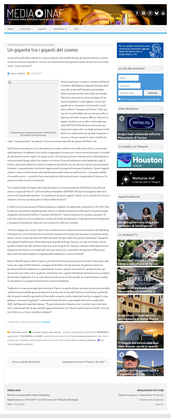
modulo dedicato (88, 340)
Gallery (42, 29)
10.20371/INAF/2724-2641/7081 (20, 344)
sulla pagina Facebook (83, 336)
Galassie (36, 332)
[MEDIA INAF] (35, 16)
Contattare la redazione (151, 399)
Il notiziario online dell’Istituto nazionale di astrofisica (35, 19)
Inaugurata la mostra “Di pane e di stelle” (85, 361)
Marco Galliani (17, 73)
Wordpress (158, 394)
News (25, 332)
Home (10, 29)
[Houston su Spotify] (140, 168)
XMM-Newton (55, 332)
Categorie (25, 29)
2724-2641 (19, 404)
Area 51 (160, 404)
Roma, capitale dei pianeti (25, 361)
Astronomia (16, 332)
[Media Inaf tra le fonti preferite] (140, 58)
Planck (44, 332)
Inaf (76, 29)
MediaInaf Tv (60, 29)
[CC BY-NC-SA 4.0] (45, 322)
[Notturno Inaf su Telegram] (140, 187)
